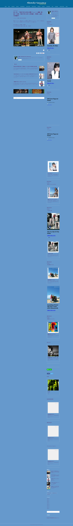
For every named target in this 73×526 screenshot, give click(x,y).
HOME (6, 6)
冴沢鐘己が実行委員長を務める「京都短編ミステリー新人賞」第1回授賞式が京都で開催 (25, 66)
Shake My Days (34, 6)
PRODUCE (39, 6)
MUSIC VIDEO (28, 6)
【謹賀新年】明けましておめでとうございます (19, 81)
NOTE (52, 6)
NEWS (9, 6)
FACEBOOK (56, 6)
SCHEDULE (13, 6)
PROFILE (17, 6)
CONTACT (43, 6)
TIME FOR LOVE (62, 6)
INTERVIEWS (48, 6)
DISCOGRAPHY (22, 6)
